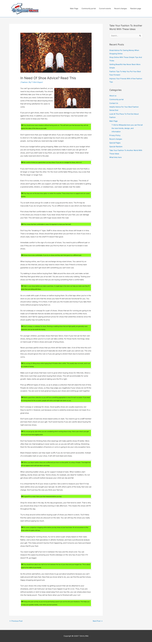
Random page (135, 8)
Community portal (89, 8)
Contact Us (113, 103)
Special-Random (115, 147)
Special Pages (115, 143)
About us (112, 96)
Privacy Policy (114, 135)
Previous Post (15, 621)
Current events (105, 8)
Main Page (74, 8)
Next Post (97, 621)
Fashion (24, 82)
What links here (115, 157)
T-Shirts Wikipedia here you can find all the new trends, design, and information (127, 128)
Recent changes (120, 8)
